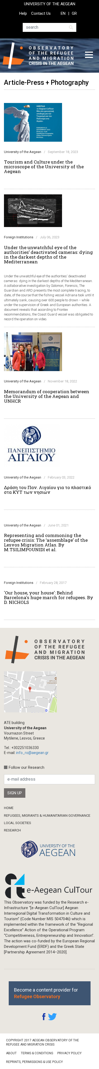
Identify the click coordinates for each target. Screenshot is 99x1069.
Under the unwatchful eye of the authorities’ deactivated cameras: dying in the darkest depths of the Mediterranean (48, 254)
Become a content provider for (46, 993)
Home (8, 808)
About (11, 1053)
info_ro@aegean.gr (32, 753)
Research (12, 830)
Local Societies (17, 823)
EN (63, 13)
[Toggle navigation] (89, 55)
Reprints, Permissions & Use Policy (34, 1062)
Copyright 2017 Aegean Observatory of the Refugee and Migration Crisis (42, 1042)
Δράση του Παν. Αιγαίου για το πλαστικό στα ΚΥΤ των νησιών (47, 490)
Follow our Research (26, 767)
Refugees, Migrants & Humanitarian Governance (47, 815)
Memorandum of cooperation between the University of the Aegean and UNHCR (46, 396)
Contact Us (41, 13)
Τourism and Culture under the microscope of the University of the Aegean (44, 167)
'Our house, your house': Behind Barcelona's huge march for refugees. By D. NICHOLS (48, 597)
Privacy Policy (69, 1053)
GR (74, 13)
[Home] (40, 55)
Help (23, 13)
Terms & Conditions (37, 1053)
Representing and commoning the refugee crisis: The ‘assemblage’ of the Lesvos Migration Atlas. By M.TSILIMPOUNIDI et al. (46, 542)
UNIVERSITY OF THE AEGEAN (49, 4)
